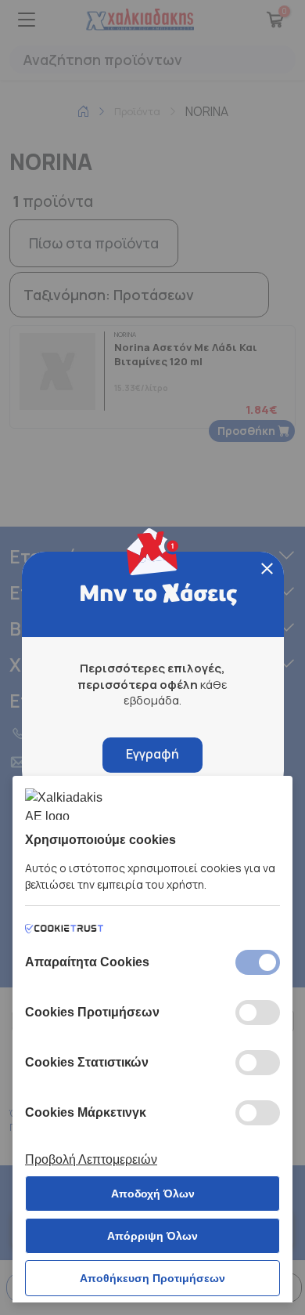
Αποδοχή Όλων (153, 1193)
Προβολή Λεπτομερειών (91, 1159)
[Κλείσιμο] (267, 568)
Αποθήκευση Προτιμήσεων (152, 1278)
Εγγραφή (152, 754)
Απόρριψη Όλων (152, 1236)
